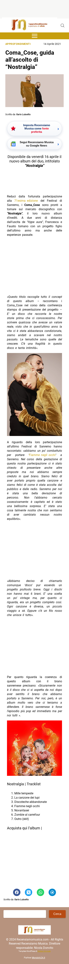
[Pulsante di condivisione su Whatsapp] (40, 892)
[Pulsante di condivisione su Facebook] (16, 892)
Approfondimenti (18, 44)
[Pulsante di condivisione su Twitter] (28, 892)
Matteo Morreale (44, 951)
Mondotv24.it (38, 957)
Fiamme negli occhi (42, 455)
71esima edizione (26, 200)
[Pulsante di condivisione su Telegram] (52, 892)
